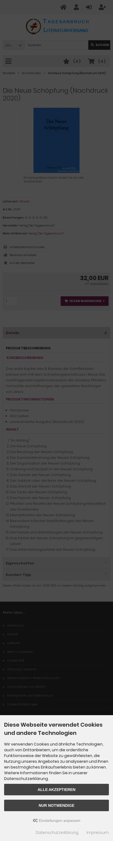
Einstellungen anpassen (59, 820)
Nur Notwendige (56, 805)
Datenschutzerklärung (57, 832)
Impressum (97, 832)
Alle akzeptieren (56, 789)
